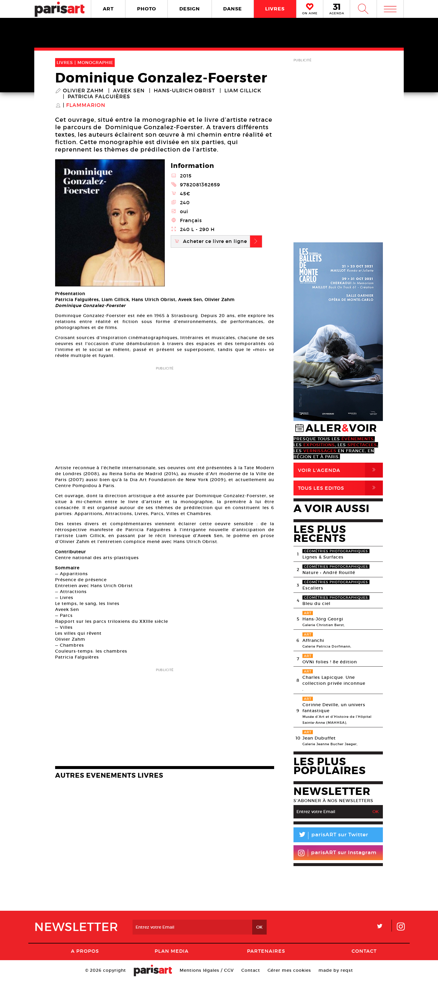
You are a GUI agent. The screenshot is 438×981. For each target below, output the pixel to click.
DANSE (232, 9)
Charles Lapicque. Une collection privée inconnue (333, 680)
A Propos (85, 951)
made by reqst (336, 970)
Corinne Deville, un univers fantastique (333, 707)
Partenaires (266, 951)
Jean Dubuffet (319, 738)
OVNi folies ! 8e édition (329, 662)
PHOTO (146, 9)
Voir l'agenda (338, 470)
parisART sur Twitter (333, 835)
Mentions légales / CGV (207, 970)
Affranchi (313, 640)
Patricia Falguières (99, 97)
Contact (364, 951)
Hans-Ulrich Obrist (184, 91)
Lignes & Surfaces (323, 557)
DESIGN (189, 9)
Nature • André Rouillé (328, 572)
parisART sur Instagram (344, 852)
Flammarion (85, 105)
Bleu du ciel (316, 603)
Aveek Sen (129, 91)
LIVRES (275, 9)
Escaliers (312, 588)
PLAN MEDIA (172, 951)
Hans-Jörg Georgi (322, 619)
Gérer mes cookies (289, 970)
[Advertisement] (164, 414)
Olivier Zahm (83, 91)
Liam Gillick (242, 91)
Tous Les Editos (338, 487)
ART (108, 9)
